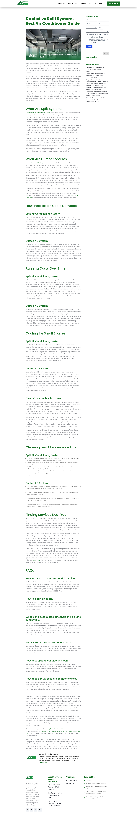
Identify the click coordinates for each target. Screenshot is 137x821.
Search (106, 54)
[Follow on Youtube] (40, 810)
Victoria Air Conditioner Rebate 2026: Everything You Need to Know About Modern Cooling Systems (96, 99)
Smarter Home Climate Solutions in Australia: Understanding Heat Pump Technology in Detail (96, 75)
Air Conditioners (59, 3)
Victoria (50, 787)
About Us (83, 3)
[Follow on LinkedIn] (35, 810)
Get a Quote (113, 3)
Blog (100, 3)
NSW (56, 787)
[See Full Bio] (48, 762)
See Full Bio (43, 762)
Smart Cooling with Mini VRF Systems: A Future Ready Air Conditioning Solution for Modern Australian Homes (97, 93)
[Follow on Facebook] (27, 810)
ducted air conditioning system (37, 163)
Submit (89, 46)
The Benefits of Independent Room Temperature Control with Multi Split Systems (96, 69)
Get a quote (37, 560)
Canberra (51, 789)
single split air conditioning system (38, 113)
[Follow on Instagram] (31, 810)
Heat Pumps (72, 3)
